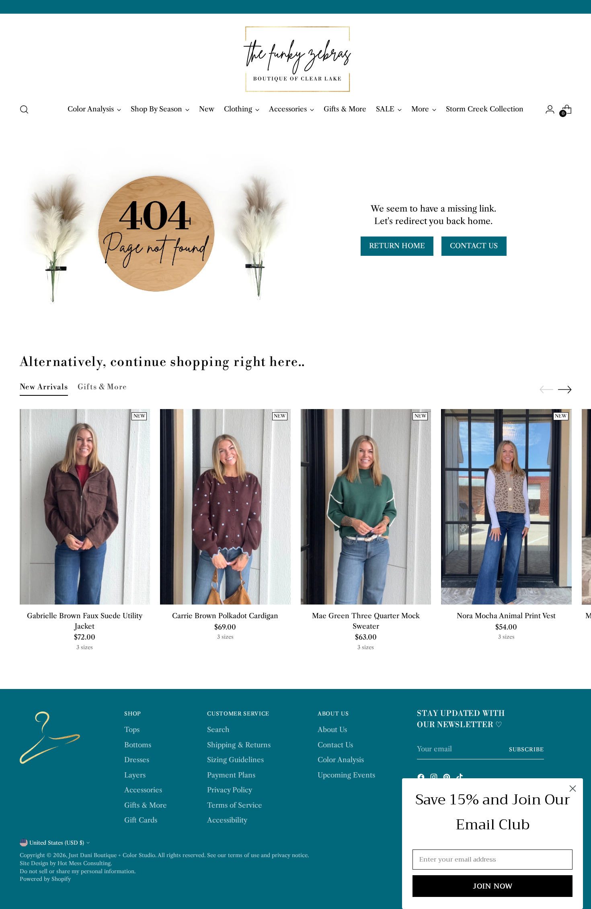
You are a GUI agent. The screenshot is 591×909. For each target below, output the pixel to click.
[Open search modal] (24, 109)
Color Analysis (341, 760)
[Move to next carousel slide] (565, 389)
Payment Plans (231, 775)
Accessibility (227, 820)
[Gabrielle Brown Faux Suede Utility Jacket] (85, 507)
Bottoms (137, 745)
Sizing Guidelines (235, 760)
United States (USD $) (56, 842)
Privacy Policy (229, 790)
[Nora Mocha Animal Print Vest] (506, 507)
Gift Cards (140, 820)
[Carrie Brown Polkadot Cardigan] (225, 507)
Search (218, 730)
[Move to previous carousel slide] (546, 390)
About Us (332, 730)
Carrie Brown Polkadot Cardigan (225, 616)
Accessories (143, 790)
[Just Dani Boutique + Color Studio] (295, 57)
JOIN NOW (493, 886)
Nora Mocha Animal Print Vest (506, 616)
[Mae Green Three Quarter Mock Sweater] (366, 507)
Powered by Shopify (45, 879)
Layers (135, 775)
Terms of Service (234, 805)
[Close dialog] (573, 788)
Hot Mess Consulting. (84, 863)
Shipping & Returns (239, 745)
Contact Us (335, 745)
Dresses (136, 760)
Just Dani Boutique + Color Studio (112, 855)
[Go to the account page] (550, 109)
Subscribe (526, 749)
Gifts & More (145, 805)
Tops (132, 730)
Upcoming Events (346, 775)
